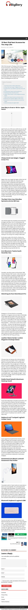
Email (2, 572)
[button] (26, 38)
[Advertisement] (14, 22)
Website (3, 576)
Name (2, 568)
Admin (12, 47)
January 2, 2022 (6, 47)
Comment (3, 558)
